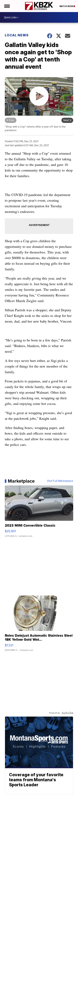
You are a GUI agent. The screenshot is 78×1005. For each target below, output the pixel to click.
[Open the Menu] (6, 6)
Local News (17, 35)
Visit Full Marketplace (60, 481)
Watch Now (66, 6)
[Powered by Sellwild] (67, 713)
